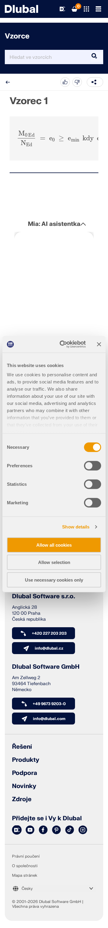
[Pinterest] (56, 830)
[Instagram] (83, 830)
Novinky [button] (24, 786)
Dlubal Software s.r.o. (43, 596)
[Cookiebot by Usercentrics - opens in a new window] (63, 344)
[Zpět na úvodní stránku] (21, 9)
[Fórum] (17, 830)
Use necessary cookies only (54, 579)
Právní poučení (26, 856)
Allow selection (54, 562)
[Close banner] (99, 344)
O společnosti (25, 866)
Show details (75, 526)
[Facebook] (43, 830)
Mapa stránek (24, 875)
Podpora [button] (24, 773)
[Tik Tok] (69, 830)
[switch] (92, 465)
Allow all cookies (54, 544)
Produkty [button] (25, 760)
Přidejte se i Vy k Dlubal (47, 818)
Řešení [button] (22, 747)
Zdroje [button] (22, 799)
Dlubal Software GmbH (46, 667)
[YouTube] (30, 830)
